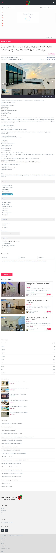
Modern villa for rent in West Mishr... (18, 394)
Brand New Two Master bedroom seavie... (19, 388)
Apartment (3, 57)
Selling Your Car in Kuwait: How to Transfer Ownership (14, 453)
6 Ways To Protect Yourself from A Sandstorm (12, 423)
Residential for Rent (13, 57)
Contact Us (3, 546)
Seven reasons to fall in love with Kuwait (11, 466)
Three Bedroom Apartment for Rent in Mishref (38, 284)
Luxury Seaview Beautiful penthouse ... (18, 406)
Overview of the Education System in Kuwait (12, 443)
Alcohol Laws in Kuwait (7, 427)
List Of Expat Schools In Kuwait (9, 430)
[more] (32, 292)
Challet (2, 346)
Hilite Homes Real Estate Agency (10, 232)
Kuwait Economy (6, 483)
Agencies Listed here (5, 548)
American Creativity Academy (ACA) (10, 480)
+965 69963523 (7, 243)
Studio (2, 366)
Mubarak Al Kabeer (12, 59)
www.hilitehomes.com (8, 247)
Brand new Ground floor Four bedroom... (19, 412)
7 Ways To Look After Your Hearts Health (11, 450)
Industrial (3, 356)
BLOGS (2, 551)
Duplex (2, 353)
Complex (3, 349)
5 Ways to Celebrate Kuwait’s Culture (10, 446)
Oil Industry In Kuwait (7, 486)
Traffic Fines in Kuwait (7, 456)
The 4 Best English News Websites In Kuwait (12, 433)
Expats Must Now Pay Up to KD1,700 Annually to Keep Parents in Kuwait (18, 437)
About (2, 543)
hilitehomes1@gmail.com (9, 245)
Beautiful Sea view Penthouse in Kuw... (18, 382)
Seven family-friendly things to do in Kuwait (12, 470)
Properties (3, 510)
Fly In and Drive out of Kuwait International (11, 476)
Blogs (2, 512)
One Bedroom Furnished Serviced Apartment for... (36, 318)
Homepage (3, 538)
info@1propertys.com (8, 522)
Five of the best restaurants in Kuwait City (11, 463)
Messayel (20, 59)
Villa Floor (3, 372)
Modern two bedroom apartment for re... (19, 400)
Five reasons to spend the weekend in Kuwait (12, 473)
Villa (2, 369)
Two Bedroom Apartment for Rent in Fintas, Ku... (37, 301)
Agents (2, 515)
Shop (2, 363)
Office (2, 359)
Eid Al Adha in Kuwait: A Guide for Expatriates (12, 440)
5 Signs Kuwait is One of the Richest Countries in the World (15, 460)
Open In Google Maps (7, 194)
